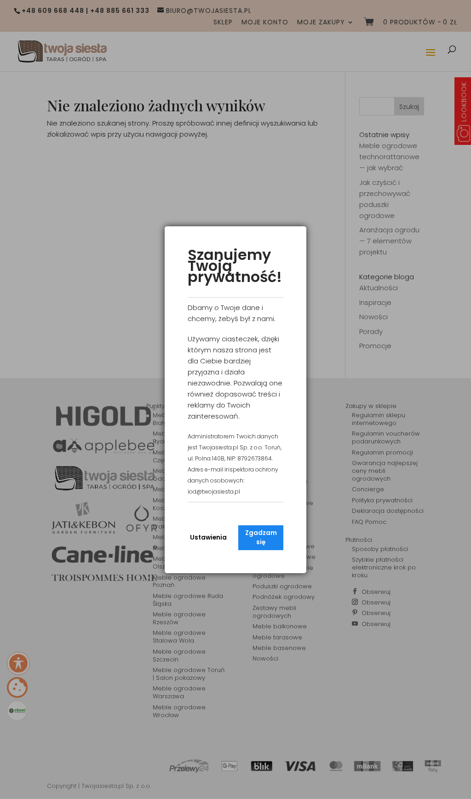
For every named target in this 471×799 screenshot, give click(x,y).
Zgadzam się (261, 537)
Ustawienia (208, 537)
